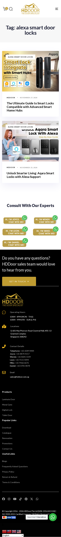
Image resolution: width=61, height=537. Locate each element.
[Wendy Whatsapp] (46, 219)
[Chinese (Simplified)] (4, 531)
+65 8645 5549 (24, 357)
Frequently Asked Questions (15, 466)
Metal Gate (7, 404)
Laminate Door (8, 399)
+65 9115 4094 (22, 360)
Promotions (7, 443)
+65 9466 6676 (22, 363)
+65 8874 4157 (23, 354)
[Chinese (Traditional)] (9, 531)
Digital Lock (7, 410)
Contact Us (7, 449)
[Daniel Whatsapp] (15, 242)
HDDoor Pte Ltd (31, 511)
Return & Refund (9, 477)
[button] (11, 9)
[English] (14, 531)
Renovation (7, 438)
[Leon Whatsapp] (15, 231)
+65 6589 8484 (27, 351)
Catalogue (6, 433)
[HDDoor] (12, 299)
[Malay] (19, 531)
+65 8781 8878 (23, 366)
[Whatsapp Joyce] (15, 219)
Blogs (4, 461)
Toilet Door (7, 415)
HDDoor (11, 97)
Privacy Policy (8, 471)
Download (6, 427)
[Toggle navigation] (49, 9)
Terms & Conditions (11, 482)
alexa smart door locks (20, 57)
